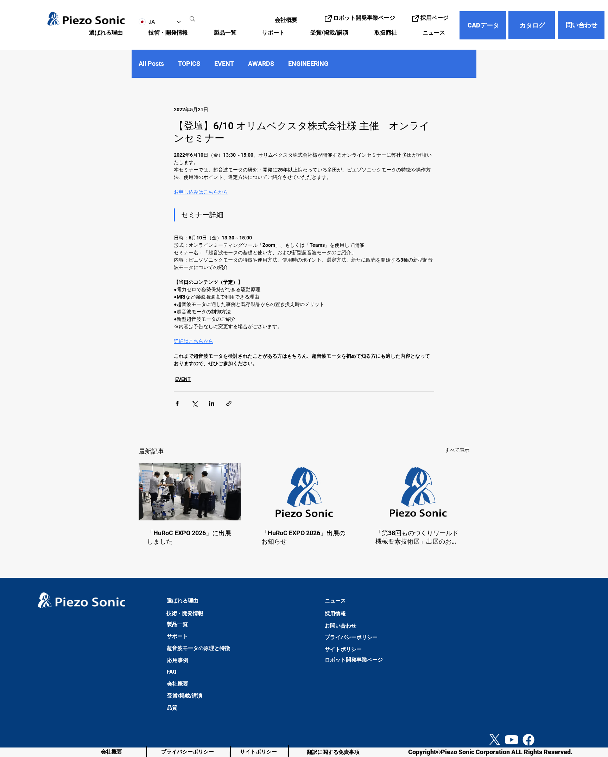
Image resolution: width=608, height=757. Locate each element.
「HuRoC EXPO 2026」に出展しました (189, 537)
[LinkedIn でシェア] (211, 403)
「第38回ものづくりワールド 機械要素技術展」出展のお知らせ (416, 537)
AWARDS (261, 63)
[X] (494, 739)
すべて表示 (457, 450)
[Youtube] (511, 739)
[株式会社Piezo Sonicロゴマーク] (418, 491)
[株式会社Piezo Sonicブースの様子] (190, 491)
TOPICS (189, 63)
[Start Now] (12, 712)
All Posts (151, 63)
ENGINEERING (308, 63)
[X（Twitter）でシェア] (194, 403)
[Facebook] (528, 739)
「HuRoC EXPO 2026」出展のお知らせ (303, 537)
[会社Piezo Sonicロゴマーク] (304, 492)
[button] (161, 33)
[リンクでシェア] (229, 403)
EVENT (224, 63)
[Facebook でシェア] (177, 403)
